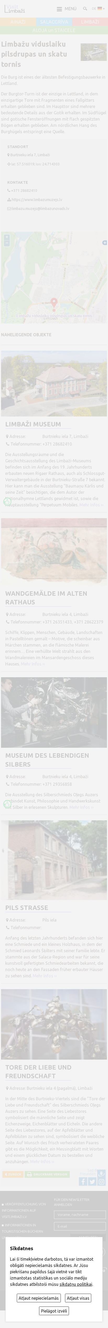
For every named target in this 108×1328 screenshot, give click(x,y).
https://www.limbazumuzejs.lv (37, 200)
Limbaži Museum (33, 424)
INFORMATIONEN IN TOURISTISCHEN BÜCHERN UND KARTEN (22, 1231)
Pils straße (26, 907)
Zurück (14, 1174)
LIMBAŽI (90, 22)
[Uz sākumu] (14, 9)
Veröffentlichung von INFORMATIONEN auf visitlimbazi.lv (24, 1210)
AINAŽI (17, 22)
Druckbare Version (49, 1174)
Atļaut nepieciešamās (39, 1298)
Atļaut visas (78, 1298)
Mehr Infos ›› (91, 504)
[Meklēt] (84, 8)
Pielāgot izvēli (54, 1311)
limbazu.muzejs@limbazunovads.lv (40, 209)
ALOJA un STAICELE (54, 30)
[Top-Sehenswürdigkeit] (7, 501)
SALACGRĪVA (54, 22)
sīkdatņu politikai (76, 1284)
